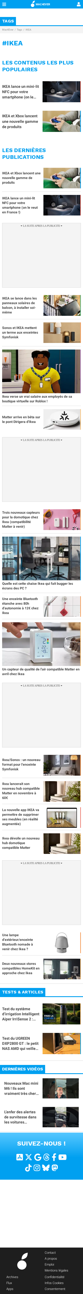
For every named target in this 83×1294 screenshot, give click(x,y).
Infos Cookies (54, 1283)
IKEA (28, 29)
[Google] (37, 1157)
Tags (19, 29)
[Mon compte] (79, 5)
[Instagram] (37, 1168)
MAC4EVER (43, 4)
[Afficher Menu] (4, 4)
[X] (28, 1157)
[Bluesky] (46, 1168)
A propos (51, 1258)
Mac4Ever (7, 29)
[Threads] (46, 1157)
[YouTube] (62, 1157)
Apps (9, 1289)
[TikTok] (28, 1168)
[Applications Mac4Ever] (19, 1157)
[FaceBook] (54, 1157)
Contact (50, 1253)
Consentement (55, 1289)
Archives (12, 1277)
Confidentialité (54, 1277)
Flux (9, 1283)
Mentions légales (56, 1270)
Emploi (49, 1264)
